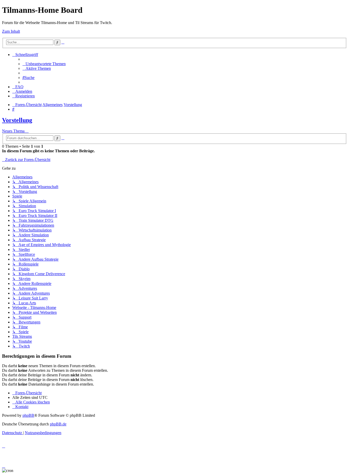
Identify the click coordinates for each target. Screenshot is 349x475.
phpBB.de (58, 424)
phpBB (28, 415)
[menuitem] (44, 64)
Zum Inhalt (11, 31)
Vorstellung (17, 120)
